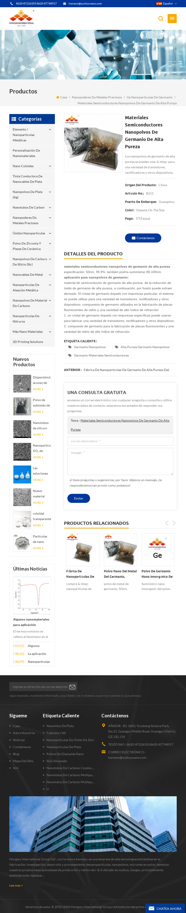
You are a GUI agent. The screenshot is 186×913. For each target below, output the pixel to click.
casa (63, 97)
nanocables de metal (28, 274)
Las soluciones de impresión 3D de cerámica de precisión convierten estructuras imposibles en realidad (41, 471)
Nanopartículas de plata (63, 747)
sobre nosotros (24, 733)
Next (174, 523)
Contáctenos (145, 238)
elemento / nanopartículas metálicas (23, 134)
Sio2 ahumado (56, 761)
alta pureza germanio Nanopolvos (145, 347)
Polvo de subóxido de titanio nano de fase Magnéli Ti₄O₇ (41, 403)
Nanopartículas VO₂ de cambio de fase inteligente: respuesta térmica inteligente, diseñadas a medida (42, 448)
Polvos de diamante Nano (65, 754)
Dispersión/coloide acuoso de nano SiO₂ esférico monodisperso (42, 380)
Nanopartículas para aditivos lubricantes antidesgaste (39, 662)
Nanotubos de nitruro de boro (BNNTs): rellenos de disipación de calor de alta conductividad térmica (42, 426)
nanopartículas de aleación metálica (26, 287)
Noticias (19, 740)
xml (16, 768)
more (37, 389)
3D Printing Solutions (28, 342)
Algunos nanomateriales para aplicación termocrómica (31, 623)
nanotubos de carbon (28, 207)
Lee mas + (16, 885)
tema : (120, 424)
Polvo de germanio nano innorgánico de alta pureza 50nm (157, 574)
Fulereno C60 (56, 733)
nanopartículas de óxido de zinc (70, 740)
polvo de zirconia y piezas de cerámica (27, 246)
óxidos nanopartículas (29, 233)
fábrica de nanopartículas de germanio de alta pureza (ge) (126, 370)
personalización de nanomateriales (26, 153)
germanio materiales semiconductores (101, 355)
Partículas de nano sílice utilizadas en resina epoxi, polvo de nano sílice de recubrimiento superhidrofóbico (42, 539)
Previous (167, 523)
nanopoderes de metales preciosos (97, 97)
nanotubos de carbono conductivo (70, 768)
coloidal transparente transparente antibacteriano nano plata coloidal (42, 516)
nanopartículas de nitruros (26, 318)
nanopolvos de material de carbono (30, 303)
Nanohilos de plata (60, 726)
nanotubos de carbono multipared (70, 775)
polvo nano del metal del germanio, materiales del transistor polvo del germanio (120, 574)
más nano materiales (28, 331)
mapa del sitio (23, 761)
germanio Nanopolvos (90, 347)
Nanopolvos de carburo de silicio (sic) (30, 261)
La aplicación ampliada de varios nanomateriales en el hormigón (39, 654)
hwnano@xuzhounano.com (85, 3)
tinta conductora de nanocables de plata (27, 178)
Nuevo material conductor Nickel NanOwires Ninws (41, 494)
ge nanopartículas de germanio (150, 97)
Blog (16, 754)
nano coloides (23, 166)
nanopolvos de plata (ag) (27, 194)
